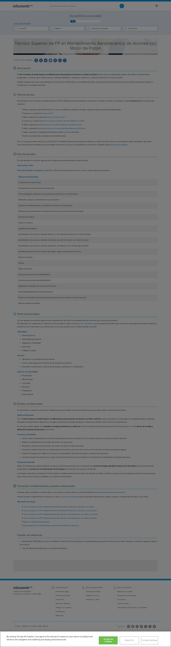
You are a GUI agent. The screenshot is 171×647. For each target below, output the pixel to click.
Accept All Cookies (108, 640)
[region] (85, 639)
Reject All (129, 640)
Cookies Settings (149, 640)
